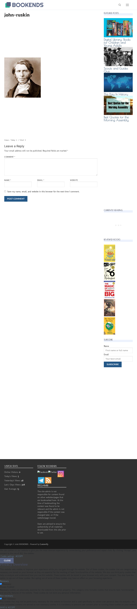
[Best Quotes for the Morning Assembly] (118, 114)
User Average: (10, 489)
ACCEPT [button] (19, 556)
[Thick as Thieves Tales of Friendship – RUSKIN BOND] (109, 334)
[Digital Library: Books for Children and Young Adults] (118, 36)
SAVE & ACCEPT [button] (7, 607)
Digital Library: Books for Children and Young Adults (117, 42)
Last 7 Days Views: (13, 484)
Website (74, 180)
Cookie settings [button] (7, 556)
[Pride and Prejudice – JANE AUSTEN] (109, 315)
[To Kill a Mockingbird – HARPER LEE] (109, 279)
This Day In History (116, 94)
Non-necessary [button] (6, 595)
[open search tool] (120, 5)
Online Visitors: (11, 472)
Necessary (6, 584)
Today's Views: (11, 476)
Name (7, 180)
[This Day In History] (118, 91)
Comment (9, 157)
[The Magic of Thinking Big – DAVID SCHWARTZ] (109, 297)
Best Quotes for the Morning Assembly (116, 118)
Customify (44, 544)
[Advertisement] (50, 38)
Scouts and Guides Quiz (116, 70)
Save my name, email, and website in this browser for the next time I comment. (43, 191)
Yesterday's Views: (12, 480)
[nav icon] (127, 5)
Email (40, 180)
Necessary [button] (4, 581)
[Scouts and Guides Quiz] (118, 65)
